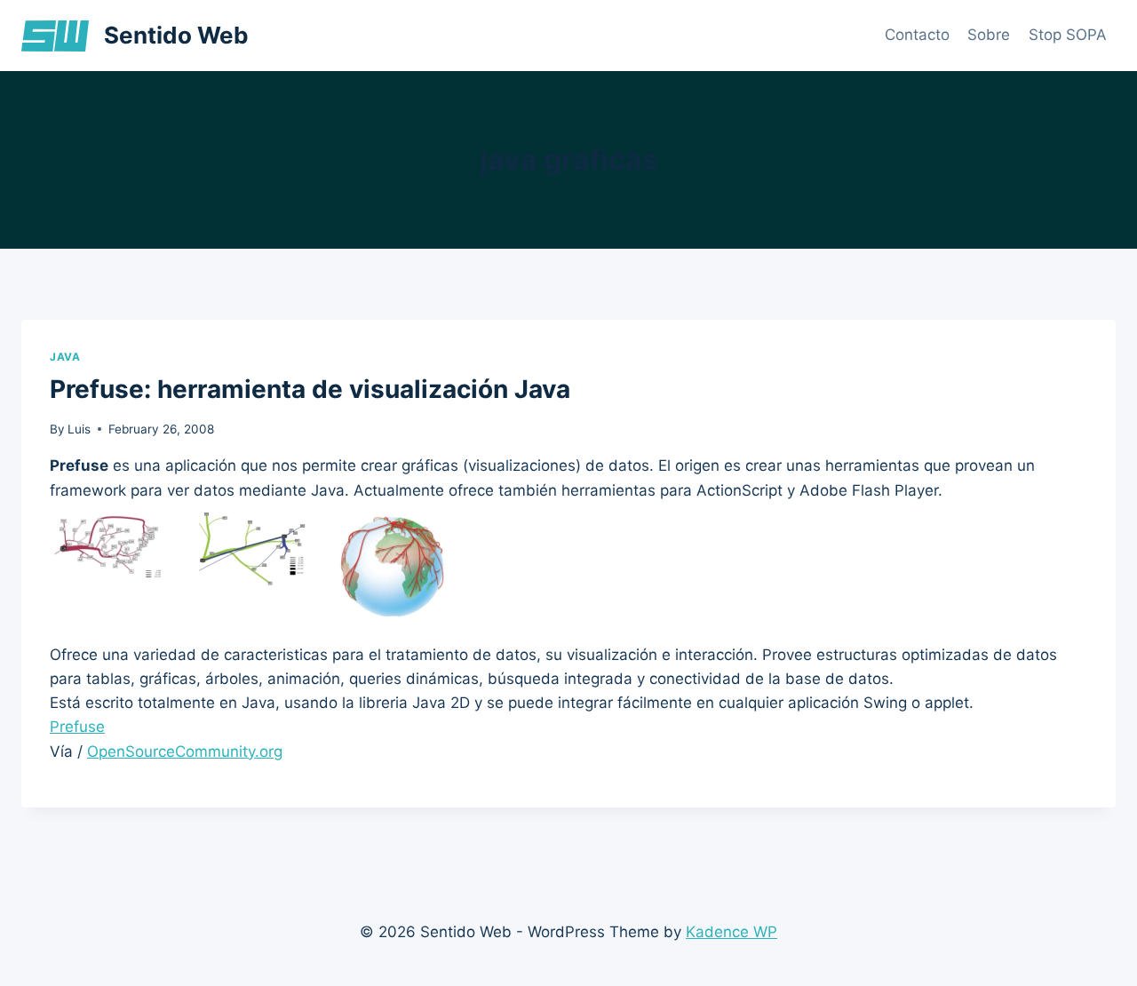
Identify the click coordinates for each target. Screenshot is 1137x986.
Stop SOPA (1068, 35)
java (65, 356)
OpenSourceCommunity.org (184, 751)
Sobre (988, 35)
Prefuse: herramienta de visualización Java (310, 389)
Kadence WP (731, 932)
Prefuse (77, 727)
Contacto (917, 35)
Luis (79, 429)
